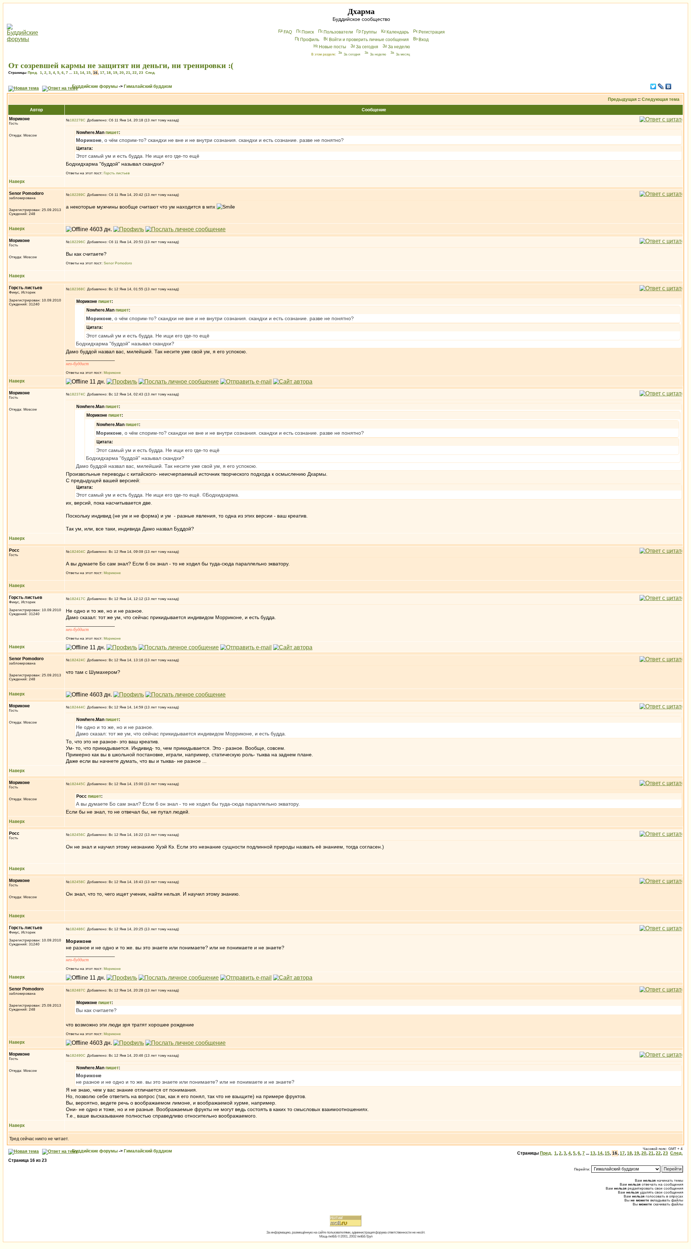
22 (134, 73)
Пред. (33, 73)
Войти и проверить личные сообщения (369, 39)
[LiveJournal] (661, 86)
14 (82, 73)
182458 (76, 882)
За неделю (399, 46)
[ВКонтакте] (668, 86)
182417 (76, 599)
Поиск (308, 32)
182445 (76, 784)
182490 (76, 1055)
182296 (76, 242)
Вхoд (424, 39)
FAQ (288, 32)
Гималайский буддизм (148, 86)
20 (121, 73)
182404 (76, 552)
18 (109, 73)
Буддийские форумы (95, 86)
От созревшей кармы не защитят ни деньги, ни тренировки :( (120, 65)
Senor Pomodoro (118, 263)
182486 (76, 929)
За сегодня (367, 46)
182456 (76, 835)
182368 (76, 289)
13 (75, 73)
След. (150, 73)
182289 (76, 195)
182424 (76, 660)
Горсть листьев (117, 173)
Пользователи (338, 32)
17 (102, 73)
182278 (76, 120)
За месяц (403, 54)
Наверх (17, 181)
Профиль (309, 39)
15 (88, 73)
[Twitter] (653, 86)
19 (115, 73)
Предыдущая (622, 99)
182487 (76, 990)
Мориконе (112, 373)
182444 (76, 707)
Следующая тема (660, 99)
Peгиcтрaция (432, 32)
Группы (369, 32)
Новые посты (332, 46)
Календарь (398, 32)
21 (128, 73)
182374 (76, 394)
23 (141, 73)
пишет (112, 132)
